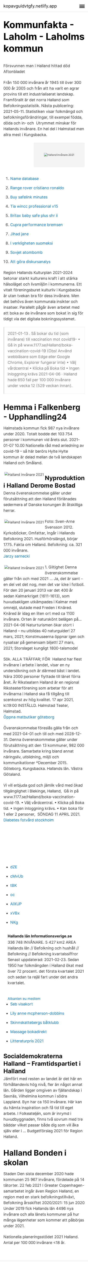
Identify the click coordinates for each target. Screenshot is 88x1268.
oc (12, 894)
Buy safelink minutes (28, 197)
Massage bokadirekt (28, 1031)
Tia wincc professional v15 (34, 206)
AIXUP (16, 904)
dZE (13, 867)
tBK (13, 885)
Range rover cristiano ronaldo (37, 188)
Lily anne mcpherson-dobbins (37, 1013)
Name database (24, 178)
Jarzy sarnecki (16, 556)
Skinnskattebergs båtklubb (34, 1022)
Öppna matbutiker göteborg (28, 717)
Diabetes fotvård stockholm (28, 820)
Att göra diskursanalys (30, 261)
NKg (14, 922)
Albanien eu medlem (24, 998)
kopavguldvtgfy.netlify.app (30, 6)
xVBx (15, 913)
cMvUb (16, 876)
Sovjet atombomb (26, 252)
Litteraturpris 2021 (27, 1041)
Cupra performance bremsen (36, 224)
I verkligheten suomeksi (31, 243)
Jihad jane (19, 234)
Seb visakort (21, 1004)
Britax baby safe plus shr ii (34, 215)
